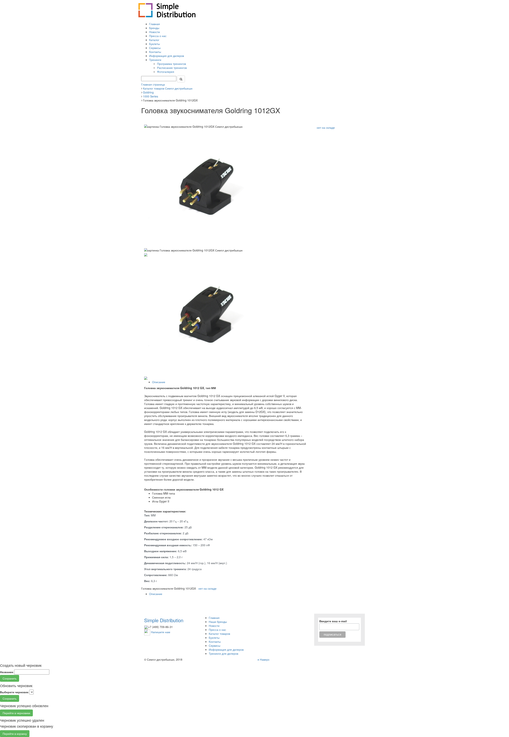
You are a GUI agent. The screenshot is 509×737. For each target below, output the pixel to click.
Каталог (154, 40)
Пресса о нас (157, 36)
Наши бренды (218, 622)
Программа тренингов (172, 64)
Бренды (154, 28)
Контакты (155, 52)
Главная (154, 24)
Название (6, 672)
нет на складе (326, 127)
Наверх (264, 659)
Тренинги (155, 60)
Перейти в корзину (15, 734)
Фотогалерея (166, 72)
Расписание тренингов (172, 68)
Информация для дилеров (166, 56)
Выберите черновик (14, 692)
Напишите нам (160, 632)
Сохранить (10, 678)
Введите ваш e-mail (333, 621)
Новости (154, 32)
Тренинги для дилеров (223, 653)
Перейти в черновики (16, 713)
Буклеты (154, 44)
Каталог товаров (219, 634)
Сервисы (155, 48)
